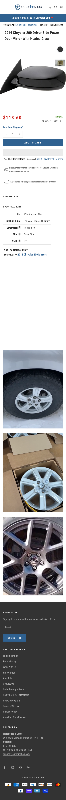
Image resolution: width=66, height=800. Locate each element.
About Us (7, 678)
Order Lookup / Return (14, 689)
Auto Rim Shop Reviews (14, 717)
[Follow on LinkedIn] (28, 767)
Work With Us (9, 667)
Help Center (9, 672)
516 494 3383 (10, 745)
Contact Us (8, 683)
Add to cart (33, 142)
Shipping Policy (10, 655)
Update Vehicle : (31, 17)
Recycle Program (11, 700)
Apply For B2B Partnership (16, 694)
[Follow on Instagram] (12, 767)
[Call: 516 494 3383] (50, 7)
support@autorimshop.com (16, 754)
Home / (42, 25)
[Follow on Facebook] (4, 767)
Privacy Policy (10, 711)
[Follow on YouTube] (20, 767)
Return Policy (9, 661)
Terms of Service (11, 706)
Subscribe (15, 638)
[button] (33, 152)
